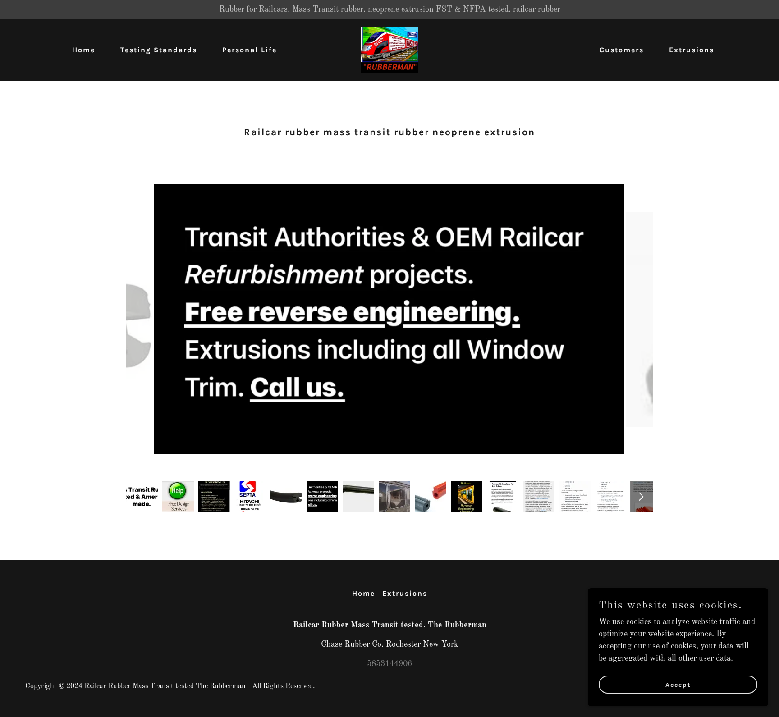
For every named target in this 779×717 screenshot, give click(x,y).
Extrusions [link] (691, 50)
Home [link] (83, 50)
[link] (389, 50)
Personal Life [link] (249, 50)
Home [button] (363, 593)
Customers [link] (622, 50)
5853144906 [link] (389, 664)
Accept (678, 685)
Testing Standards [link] (158, 50)
